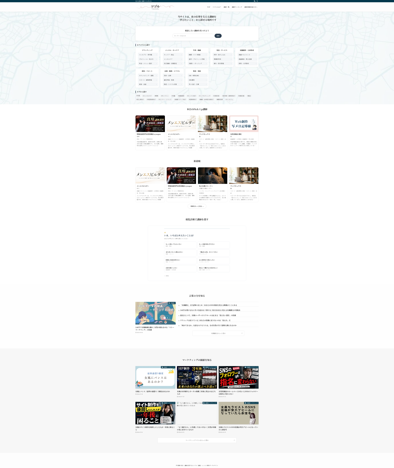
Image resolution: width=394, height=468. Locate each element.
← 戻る (167, 276)
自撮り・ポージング (198, 63)
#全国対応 (216, 96)
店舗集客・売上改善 (247, 59)
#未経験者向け (151, 99)
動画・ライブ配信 (198, 55)
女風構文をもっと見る (218, 333)
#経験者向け (192, 99)
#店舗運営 (181, 96)
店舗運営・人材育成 (247, 50)
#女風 (138, 96)
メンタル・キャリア (172, 50)
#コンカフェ (229, 99)
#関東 (156, 96)
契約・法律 (173, 75)
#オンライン (165, 96)
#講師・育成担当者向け (206, 99)
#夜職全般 (241, 96)
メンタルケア (173, 59)
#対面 (173, 96)
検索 (218, 36)
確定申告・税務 (173, 80)
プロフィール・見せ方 (148, 59)
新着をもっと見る (197, 206)
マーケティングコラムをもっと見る (197, 440)
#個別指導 (220, 99)
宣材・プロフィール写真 (198, 59)
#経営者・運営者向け (228, 96)
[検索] (257, 1)
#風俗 (249, 96)
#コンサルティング (204, 96)
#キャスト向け (191, 96)
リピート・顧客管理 (148, 80)
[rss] (254, 1)
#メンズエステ (147, 96)
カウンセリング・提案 (148, 75)
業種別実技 (222, 59)
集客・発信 (197, 71)
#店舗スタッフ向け (180, 99)
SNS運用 (198, 80)
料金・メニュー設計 (148, 63)
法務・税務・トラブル (172, 71)
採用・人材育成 (247, 63)
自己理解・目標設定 (173, 63)
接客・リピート (147, 71)
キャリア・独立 (173, 55)
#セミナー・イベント (165, 99)
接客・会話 (148, 84)
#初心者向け (140, 99)
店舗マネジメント (247, 55)
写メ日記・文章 (198, 84)
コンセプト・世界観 (148, 55)
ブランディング (147, 50)
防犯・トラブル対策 (173, 84)
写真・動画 (197, 50)
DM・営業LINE (198, 75)
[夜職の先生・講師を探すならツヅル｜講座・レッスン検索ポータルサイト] (155, 7)
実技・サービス (221, 50)
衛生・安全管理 (222, 63)
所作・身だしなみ (222, 55)
